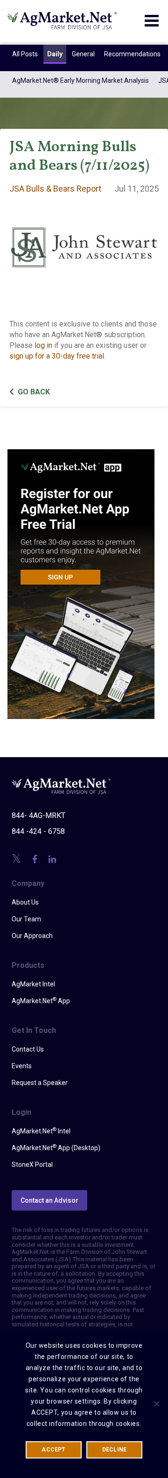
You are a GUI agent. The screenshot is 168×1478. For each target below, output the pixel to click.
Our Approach (32, 935)
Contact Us (28, 1049)
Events (22, 1066)
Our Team (26, 919)
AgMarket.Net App (41, 1000)
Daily (55, 54)
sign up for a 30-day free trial (56, 356)
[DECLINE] (156, 1403)
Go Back (34, 391)
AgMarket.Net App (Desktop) (56, 1147)
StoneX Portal (32, 1164)
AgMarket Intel (33, 984)
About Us (25, 902)
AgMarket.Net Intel (41, 1130)
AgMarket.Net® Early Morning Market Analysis (80, 80)
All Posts (25, 54)
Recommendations (132, 54)
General (83, 54)
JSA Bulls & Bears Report (55, 188)
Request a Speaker (40, 1082)
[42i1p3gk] (80, 577)
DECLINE (114, 1449)
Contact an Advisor (49, 1200)
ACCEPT (53, 1449)
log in (43, 345)
